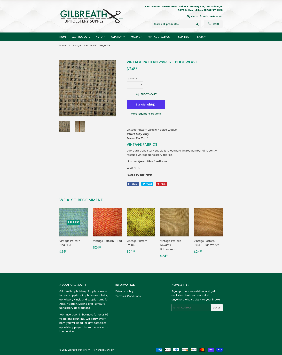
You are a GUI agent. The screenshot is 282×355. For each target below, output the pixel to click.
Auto (99, 37)
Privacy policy (124, 291)
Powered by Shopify (103, 349)
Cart (215, 23)
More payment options (146, 114)
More (200, 37)
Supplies (184, 37)
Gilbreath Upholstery (79, 349)
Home (62, 37)
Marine (136, 37)
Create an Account (211, 16)
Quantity (132, 78)
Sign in (191, 16)
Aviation (117, 37)
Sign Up (216, 307)
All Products (81, 37)
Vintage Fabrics (159, 37)
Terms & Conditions (128, 296)
